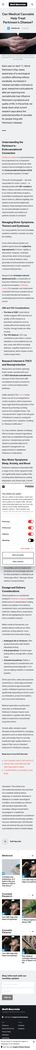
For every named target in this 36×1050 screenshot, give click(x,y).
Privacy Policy (6, 1032)
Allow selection (18, 561)
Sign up (7, 997)
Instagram (21, 1028)
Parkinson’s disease (10, 157)
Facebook (21, 1025)
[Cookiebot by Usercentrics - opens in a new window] (25, 486)
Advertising (5, 1038)
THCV (21, 395)
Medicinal (7, 855)
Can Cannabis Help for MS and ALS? (19, 761)
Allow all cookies (18, 555)
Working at (5, 1035)
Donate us (5, 1025)
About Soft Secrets (8, 1028)
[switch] (31, 527)
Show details (25, 548)
